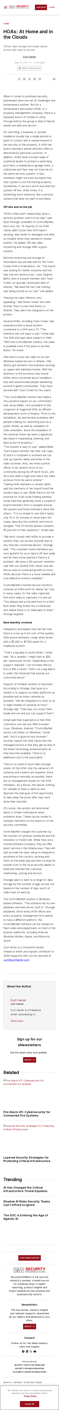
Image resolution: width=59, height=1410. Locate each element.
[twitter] (29, 79)
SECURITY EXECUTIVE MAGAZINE (29, 1365)
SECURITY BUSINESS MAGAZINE (29, 1368)
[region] (29, 1397)
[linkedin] (24, 79)
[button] (5, 7)
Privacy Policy (30, 1396)
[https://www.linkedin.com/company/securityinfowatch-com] (27, 1351)
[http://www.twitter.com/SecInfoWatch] (31, 1351)
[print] (54, 79)
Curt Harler (29, 56)
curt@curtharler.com (16, 959)
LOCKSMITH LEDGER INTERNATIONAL (29, 1372)
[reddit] (34, 79)
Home (6, 24)
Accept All (29, 1404)
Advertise (17, 1382)
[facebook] (19, 79)
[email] (39, 79)
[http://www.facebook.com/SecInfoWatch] (23, 1351)
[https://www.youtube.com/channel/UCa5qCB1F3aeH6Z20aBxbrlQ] (34, 1351)
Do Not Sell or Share (33, 1382)
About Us (7, 1382)
